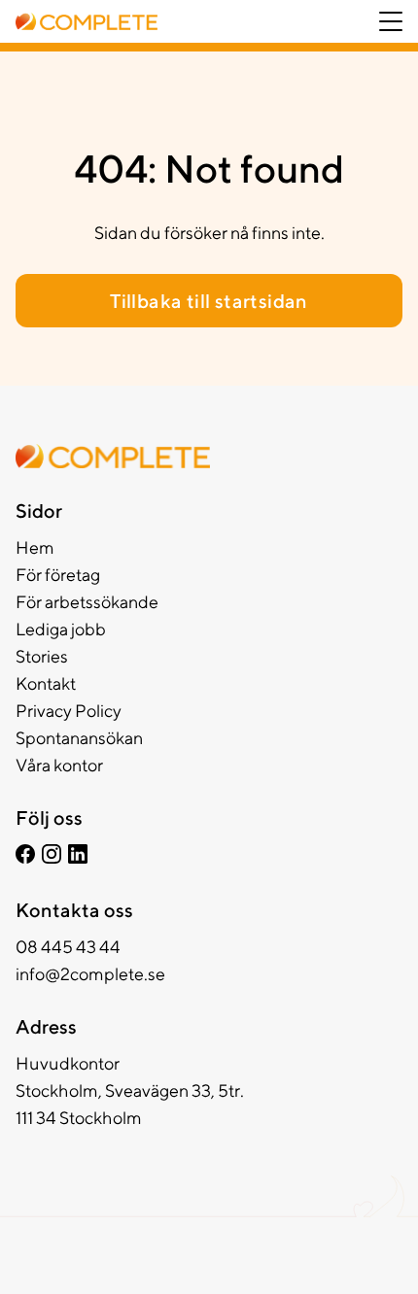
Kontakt (46, 683)
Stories (42, 656)
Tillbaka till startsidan (209, 300)
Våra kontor (59, 765)
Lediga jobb (61, 629)
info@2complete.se (90, 974)
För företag (58, 574)
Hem (35, 547)
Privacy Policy (69, 710)
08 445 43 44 (68, 946)
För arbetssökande (87, 602)
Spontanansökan (79, 738)
